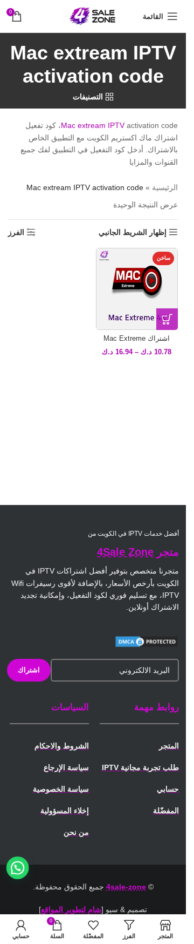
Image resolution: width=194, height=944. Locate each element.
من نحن (76, 832)
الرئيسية (165, 187)
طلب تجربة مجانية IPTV (140, 767)
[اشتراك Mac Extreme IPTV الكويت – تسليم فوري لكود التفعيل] (137, 289)
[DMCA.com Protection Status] (146, 641)
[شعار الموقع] (93, 15)
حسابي (168, 789)
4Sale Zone (125, 552)
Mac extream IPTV (92, 125)
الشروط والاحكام (61, 745)
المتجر (169, 745)
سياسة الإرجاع (66, 767)
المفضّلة (166, 810)
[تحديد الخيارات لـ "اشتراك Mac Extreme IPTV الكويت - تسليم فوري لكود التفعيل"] (167, 319)
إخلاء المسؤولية (64, 810)
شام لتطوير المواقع (71, 909)
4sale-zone (126, 886)
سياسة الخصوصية (61, 789)
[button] (17, 868)
